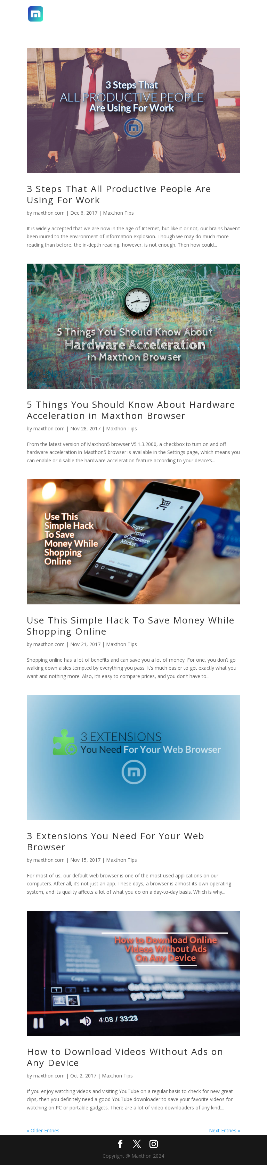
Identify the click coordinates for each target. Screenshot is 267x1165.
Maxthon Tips (118, 212)
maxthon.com (49, 212)
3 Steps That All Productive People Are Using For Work (119, 194)
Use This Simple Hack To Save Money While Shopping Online (131, 625)
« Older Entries (43, 1130)
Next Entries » (224, 1130)
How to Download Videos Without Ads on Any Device (125, 1056)
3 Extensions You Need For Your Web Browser (116, 841)
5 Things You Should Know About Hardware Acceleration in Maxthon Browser (131, 409)
